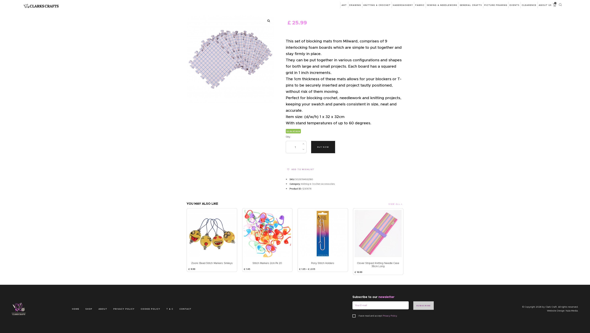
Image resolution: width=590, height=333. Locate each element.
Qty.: (288, 136)
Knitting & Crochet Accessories (318, 184)
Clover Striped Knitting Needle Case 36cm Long (378, 265)
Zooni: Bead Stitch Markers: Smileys (212, 263)
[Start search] (560, 4)
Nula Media (572, 310)
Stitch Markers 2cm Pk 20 (267, 263)
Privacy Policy (390, 315)
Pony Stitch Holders (322, 263)
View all (394, 204)
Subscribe (423, 305)
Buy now (323, 147)
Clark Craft (551, 306)
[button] (268, 21)
